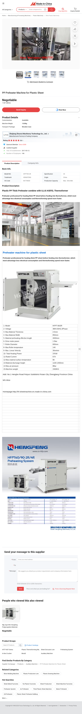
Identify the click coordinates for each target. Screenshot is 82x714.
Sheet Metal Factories (11, 684)
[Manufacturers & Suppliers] (41, 4)
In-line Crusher (7, 653)
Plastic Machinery (38, 15)
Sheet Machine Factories (64, 684)
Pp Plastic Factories (29, 684)
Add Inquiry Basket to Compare (41, 82)
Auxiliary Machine (47, 653)
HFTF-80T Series (7, 650)
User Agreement (53, 705)
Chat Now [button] (62, 110)
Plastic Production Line (31, 674)
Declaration (63, 705)
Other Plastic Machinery (52, 15)
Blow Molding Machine (11, 674)
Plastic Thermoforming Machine (32, 650)
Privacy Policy (73, 705)
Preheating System (66, 650)
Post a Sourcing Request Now (64, 589)
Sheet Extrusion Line (47, 650)
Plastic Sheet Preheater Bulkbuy (27, 694)
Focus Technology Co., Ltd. (27, 705)
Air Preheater (24, 689)
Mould (24, 653)
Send (20, 589)
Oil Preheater (8, 694)
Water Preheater (61, 689)
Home (4, 15)
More (4, 698)
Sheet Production (46, 684)
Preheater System (10, 689)
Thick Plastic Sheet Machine (42, 689)
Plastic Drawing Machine (51, 674)
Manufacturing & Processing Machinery (19, 15)
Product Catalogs (32, 645)
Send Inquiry (21, 110)
